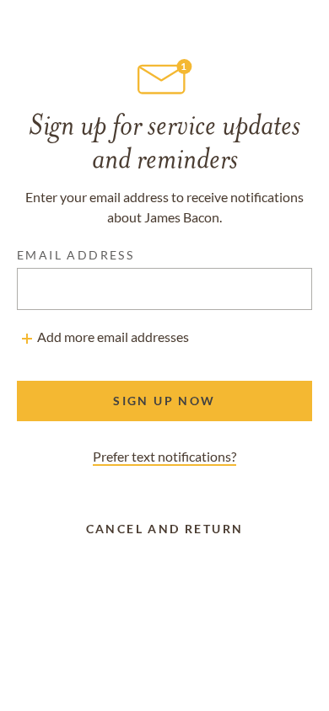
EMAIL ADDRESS (75, 255)
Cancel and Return (165, 528)
